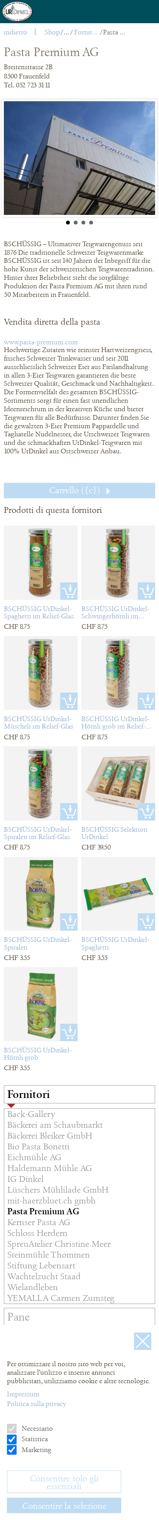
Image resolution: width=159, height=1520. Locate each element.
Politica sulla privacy (36, 1404)
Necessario (36, 1428)
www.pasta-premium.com (41, 342)
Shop (52, 32)
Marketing (35, 1450)
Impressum (23, 1394)
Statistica (34, 1439)
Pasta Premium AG (115, 32)
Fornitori (86, 32)
